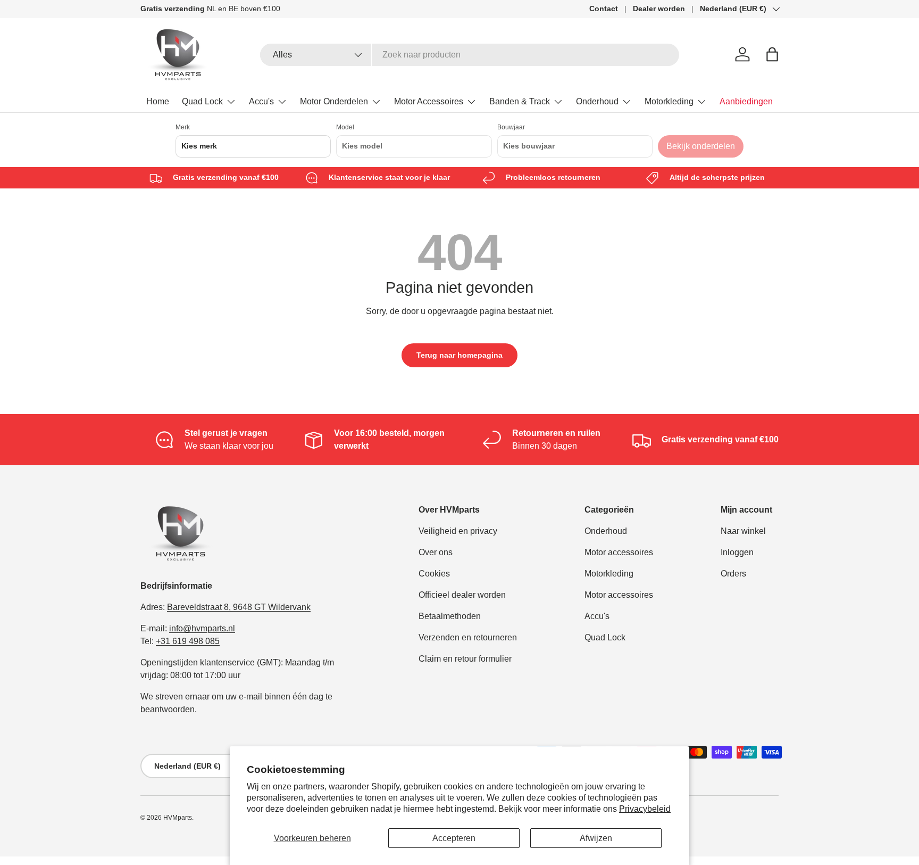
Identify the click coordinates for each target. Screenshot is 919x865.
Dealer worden (659, 8)
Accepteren (453, 838)
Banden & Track (519, 101)
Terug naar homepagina (459, 355)
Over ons (436, 552)
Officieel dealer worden (462, 594)
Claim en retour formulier (465, 658)
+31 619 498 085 (188, 641)
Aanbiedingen (746, 101)
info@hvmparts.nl (202, 628)
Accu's (261, 101)
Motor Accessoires (428, 101)
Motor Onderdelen (334, 101)
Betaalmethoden (450, 616)
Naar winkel (743, 531)
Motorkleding (669, 101)
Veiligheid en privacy (458, 531)
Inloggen (737, 552)
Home (157, 101)
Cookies (434, 573)
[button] (772, 54)
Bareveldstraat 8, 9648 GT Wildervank (239, 607)
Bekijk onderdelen (700, 146)
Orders (733, 573)
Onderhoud (597, 101)
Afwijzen (596, 838)
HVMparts (177, 817)
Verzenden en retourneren (468, 637)
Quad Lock (202, 101)
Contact (603, 8)
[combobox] (470, 55)
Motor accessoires (618, 552)
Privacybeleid (645, 808)
